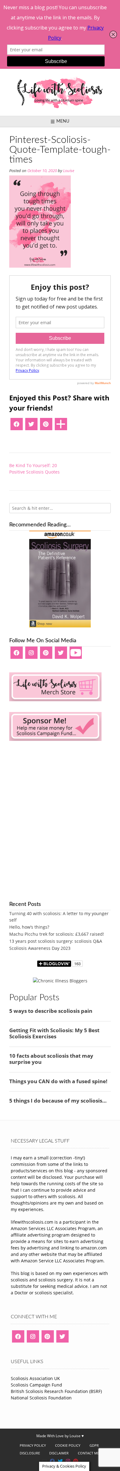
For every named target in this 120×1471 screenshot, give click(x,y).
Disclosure (30, 1453)
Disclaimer (59, 1453)
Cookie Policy (67, 1445)
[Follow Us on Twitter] (60, 1461)
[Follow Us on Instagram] (68, 1461)
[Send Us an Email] (44, 1461)
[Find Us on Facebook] (52, 1461)
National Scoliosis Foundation (41, 1398)
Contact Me (88, 1453)
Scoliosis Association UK (35, 1378)
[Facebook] (16, 426)
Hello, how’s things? (29, 927)
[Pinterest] (46, 426)
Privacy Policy (33, 1445)
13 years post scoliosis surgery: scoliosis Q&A (55, 941)
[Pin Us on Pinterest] (75, 1461)
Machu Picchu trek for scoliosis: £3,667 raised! (56, 934)
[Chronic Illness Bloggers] (60, 981)
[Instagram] (31, 655)
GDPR (94, 1445)
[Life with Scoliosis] (60, 92)
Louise (68, 170)
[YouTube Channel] (75, 655)
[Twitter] (31, 426)
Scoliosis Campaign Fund (36, 1385)
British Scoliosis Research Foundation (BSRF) (56, 1391)
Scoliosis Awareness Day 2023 (39, 948)
